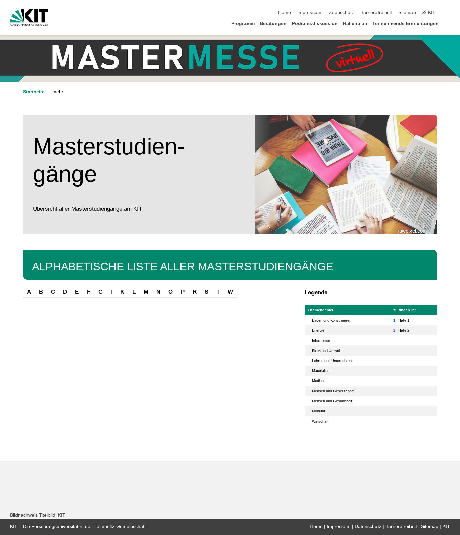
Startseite (34, 91)
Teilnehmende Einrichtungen (405, 23)
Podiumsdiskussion (315, 23)
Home (284, 12)
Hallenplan (355, 23)
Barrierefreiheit (376, 12)
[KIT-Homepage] (29, 17)
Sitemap (407, 12)
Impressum (309, 12)
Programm (243, 23)
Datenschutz (340, 12)
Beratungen (273, 23)
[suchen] (448, 12)
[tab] (29, 292)
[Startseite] (448, 23)
